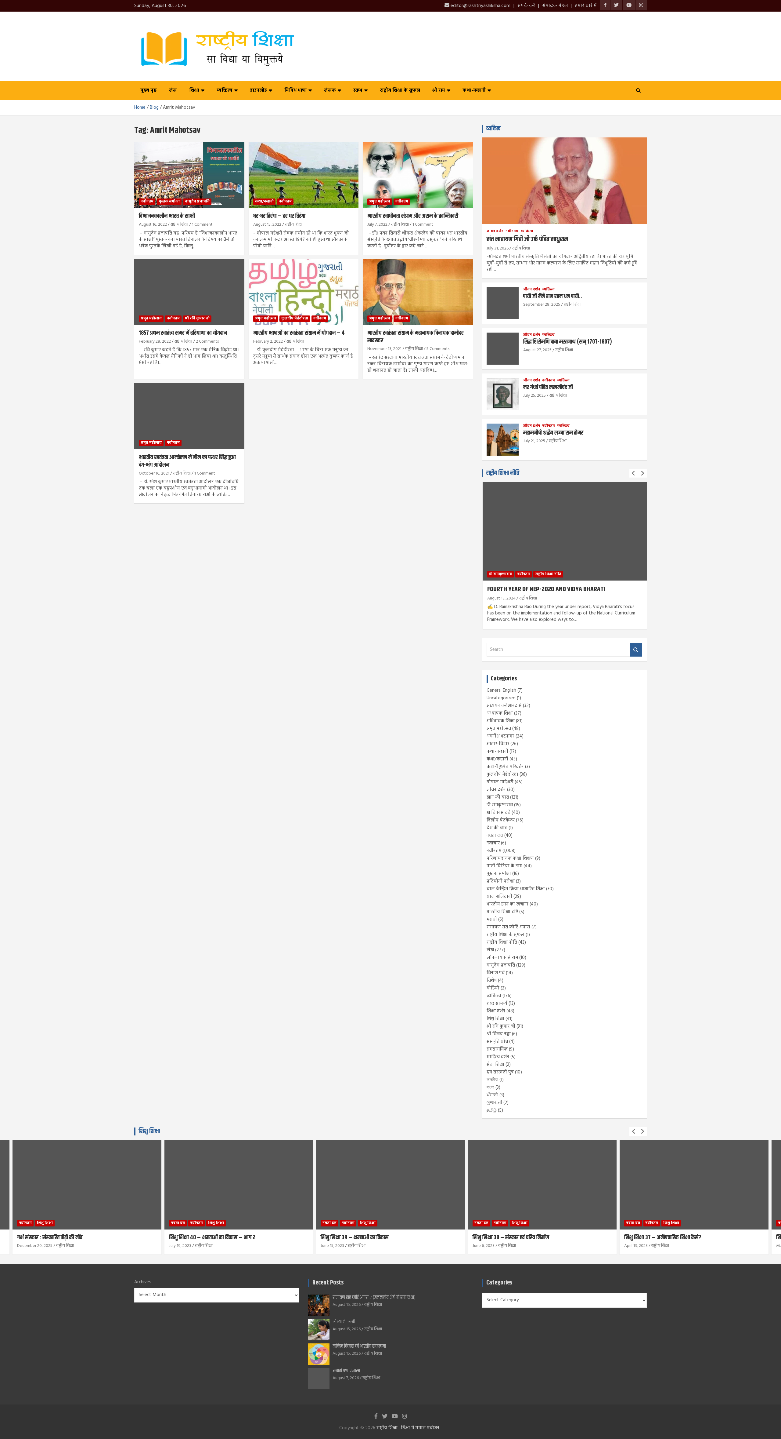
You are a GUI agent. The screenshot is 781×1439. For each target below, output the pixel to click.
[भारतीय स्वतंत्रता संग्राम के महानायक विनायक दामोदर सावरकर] (417, 292)
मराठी (492, 919)
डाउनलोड (258, 90)
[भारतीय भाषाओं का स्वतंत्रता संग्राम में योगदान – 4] (303, 292)
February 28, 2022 (155, 341)
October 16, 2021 (154, 473)
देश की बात (497, 828)
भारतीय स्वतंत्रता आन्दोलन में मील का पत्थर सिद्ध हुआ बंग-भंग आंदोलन (187, 461)
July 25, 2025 (534, 395)
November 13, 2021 (384, 348)
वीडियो (493, 988)
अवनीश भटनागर (500, 736)
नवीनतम (147, 202)
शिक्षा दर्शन (496, 1011)
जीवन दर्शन (495, 231)
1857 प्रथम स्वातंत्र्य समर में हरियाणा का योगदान (183, 333)
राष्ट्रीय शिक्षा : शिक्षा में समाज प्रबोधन (407, 1428)
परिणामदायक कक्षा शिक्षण (510, 858)
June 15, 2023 (332, 1245)
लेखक (330, 90)
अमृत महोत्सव (379, 202)
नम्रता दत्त (495, 835)
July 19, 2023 (180, 1245)
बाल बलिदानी (499, 896)
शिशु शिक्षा (495, 1018)
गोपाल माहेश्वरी (500, 782)
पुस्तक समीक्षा (169, 202)
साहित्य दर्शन (498, 1057)
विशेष (492, 980)
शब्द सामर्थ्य (497, 1003)
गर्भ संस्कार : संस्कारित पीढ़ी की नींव (49, 1237)
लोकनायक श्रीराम (502, 957)
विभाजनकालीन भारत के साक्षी (167, 216)
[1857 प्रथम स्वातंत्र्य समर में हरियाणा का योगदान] (189, 292)
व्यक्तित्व (224, 90)
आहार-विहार (498, 744)
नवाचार (493, 843)
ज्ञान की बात (498, 797)
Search (636, 650)
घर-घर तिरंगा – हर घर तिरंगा (279, 216)
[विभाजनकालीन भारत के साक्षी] (189, 175)
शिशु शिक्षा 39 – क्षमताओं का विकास (355, 1237)
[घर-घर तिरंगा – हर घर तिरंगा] (303, 175)
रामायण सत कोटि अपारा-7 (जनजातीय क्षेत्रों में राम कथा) (374, 1297)
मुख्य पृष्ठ (148, 90)
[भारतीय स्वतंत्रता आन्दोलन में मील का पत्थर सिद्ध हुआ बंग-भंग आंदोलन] (189, 416)
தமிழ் (492, 1110)
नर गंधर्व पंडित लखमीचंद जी (548, 387)
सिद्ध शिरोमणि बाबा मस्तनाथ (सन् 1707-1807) (567, 341)
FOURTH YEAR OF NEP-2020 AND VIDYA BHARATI (546, 589)
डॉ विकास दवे (498, 812)
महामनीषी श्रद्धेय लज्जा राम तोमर (553, 432)
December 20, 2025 (34, 1245)
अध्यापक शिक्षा (500, 713)
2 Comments (207, 341)
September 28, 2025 (541, 304)
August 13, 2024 (501, 598)
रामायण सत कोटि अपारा (508, 927)
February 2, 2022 (268, 341)
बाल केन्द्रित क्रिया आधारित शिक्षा (516, 889)
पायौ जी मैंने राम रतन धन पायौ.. (552, 296)
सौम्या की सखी (344, 1322)
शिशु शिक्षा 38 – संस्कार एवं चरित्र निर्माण (511, 1237)
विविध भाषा (295, 90)
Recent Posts (328, 1283)
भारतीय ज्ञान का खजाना (507, 904)
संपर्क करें (526, 5)
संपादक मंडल (555, 5)
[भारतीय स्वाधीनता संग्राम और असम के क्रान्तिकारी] (417, 175)
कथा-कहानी (474, 90)
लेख (173, 90)
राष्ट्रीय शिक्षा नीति (502, 473)
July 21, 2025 (534, 441)
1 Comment (202, 224)
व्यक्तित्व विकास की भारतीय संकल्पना (359, 1346)
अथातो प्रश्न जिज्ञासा (346, 1371)
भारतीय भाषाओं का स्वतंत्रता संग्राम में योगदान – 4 (299, 333)
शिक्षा (194, 90)
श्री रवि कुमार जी (197, 318)
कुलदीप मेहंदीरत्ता (294, 318)
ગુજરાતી (494, 1102)
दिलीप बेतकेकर (501, 820)
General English (501, 690)
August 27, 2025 (537, 350)
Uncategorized (501, 698)
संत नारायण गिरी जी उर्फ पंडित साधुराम (527, 239)
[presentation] (633, 473)
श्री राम (438, 90)
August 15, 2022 (267, 224)
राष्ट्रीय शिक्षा (179, 224)
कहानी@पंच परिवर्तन (505, 767)
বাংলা (490, 1087)
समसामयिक (497, 1049)
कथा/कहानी (264, 202)
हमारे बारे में (586, 5)
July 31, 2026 (498, 248)
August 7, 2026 (346, 1378)
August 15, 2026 (347, 1304)
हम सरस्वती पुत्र (500, 1072)
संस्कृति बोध (497, 1041)
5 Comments (437, 348)
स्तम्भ (357, 90)
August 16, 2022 (153, 224)
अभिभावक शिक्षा (501, 721)
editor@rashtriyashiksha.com (479, 5)
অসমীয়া (492, 1080)
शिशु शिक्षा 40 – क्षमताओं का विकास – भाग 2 (212, 1237)
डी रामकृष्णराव (500, 574)
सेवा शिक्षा (495, 1064)
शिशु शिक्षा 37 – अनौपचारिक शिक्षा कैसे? (662, 1237)
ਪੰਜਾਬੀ (492, 1095)
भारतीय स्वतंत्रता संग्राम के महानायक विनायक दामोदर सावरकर (415, 337)
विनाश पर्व (496, 973)
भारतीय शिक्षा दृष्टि (502, 912)
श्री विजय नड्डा (499, 1034)
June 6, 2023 (484, 1245)
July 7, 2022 (377, 224)
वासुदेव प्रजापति (197, 202)
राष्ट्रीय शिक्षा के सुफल (400, 90)
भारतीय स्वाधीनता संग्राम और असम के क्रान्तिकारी (412, 216)
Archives (142, 1282)
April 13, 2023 (636, 1245)
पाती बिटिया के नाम (504, 866)
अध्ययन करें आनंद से (504, 705)
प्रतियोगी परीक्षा (501, 881)
